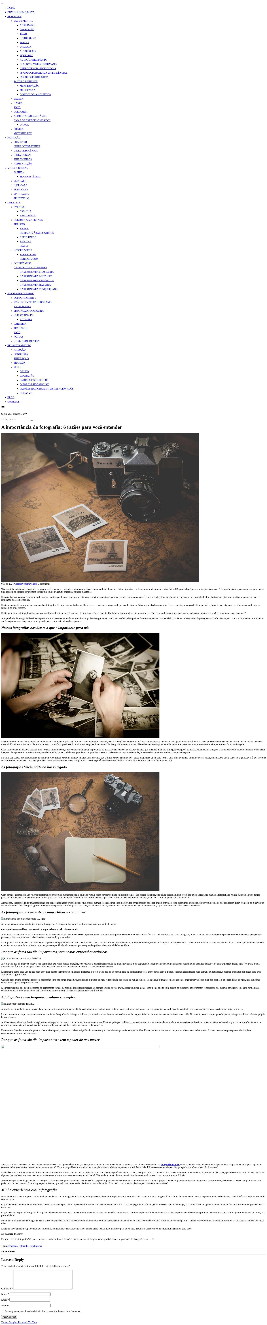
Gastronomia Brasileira (37, 272)
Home (11, 7)
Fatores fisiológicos (34, 380)
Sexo (17, 367)
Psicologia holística (34, 77)
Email (5, 1299)
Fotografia (24, 1246)
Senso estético (30, 176)
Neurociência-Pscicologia (38, 68)
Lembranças (36, 1246)
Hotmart (26, 319)
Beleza (18, 98)
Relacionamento (19, 345)
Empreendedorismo (20, 293)
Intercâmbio (22, 263)
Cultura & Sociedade (28, 220)
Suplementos (23, 159)
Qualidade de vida (27, 341)
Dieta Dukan (22, 155)
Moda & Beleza (17, 168)
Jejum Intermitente (27, 146)
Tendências (22, 198)
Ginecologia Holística (35, 94)
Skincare (20, 181)
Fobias (24, 42)
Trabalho (21, 328)
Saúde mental (23, 20)
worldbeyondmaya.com (25, 583)
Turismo (19, 224)
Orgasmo (26, 393)
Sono (17, 107)
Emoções (12, 1246)
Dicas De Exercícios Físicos (32, 120)
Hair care (20, 185)
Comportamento (25, 297)
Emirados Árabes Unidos (37, 233)
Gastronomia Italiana (35, 284)
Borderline (28, 38)
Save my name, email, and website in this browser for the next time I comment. (43, 1311)
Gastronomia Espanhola (37, 280)
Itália (24, 246)
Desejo (24, 371)
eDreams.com (29, 259)
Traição (19, 362)
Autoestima (28, 51)
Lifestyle (14, 202)
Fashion (19, 172)
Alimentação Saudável (30, 116)
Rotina (18, 336)
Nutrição (14, 137)
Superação (21, 358)
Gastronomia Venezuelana (39, 289)
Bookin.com (28, 254)
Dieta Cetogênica (26, 150)
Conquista (21, 354)
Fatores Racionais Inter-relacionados (47, 388)
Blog (10, 397)
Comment (7, 1288)
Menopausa (27, 90)
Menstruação (29, 85)
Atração (20, 349)
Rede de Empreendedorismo (33, 302)
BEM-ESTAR (14, 16)
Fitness (18, 129)
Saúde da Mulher (26, 81)
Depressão (27, 29)
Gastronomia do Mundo (30, 267)
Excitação (27, 375)
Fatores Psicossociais (34, 384)
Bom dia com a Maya (20, 12)
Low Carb (20, 142)
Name (5, 1294)
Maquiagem (22, 194)
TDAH (23, 33)
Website (5, 1305)
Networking (22, 306)
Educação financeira (29, 310)
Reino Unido (28, 215)
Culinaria (21, 111)
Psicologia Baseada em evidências (43, 72)
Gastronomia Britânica (36, 276)
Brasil (24, 228)
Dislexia (25, 46)
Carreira (20, 323)
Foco (17, 332)
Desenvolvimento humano (38, 64)
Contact (13, 401)
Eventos (19, 207)
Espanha (25, 211)
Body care (21, 189)
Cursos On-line (24, 315)
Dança (18, 103)
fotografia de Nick (170, 1164)
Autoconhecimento (33, 59)
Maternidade (23, 133)
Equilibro (26, 55)
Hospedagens (23, 250)
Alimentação (23, 163)
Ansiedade (27, 25)
